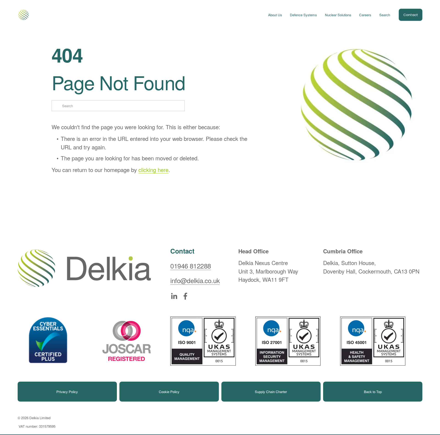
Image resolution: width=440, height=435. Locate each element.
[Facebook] (185, 296)
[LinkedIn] (174, 296)
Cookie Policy (169, 391)
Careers (365, 14)
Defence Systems (303, 14)
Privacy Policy (67, 391)
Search (384, 14)
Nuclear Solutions (338, 14)
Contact (410, 14)
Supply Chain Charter (271, 391)
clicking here (153, 170)
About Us (275, 14)
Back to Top (373, 391)
